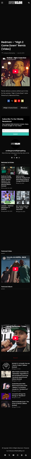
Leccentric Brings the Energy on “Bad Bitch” (19, 395)
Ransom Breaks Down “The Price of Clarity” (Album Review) (20, 403)
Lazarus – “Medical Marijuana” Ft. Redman (7, 207)
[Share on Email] (22, 101)
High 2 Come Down (10, 108)
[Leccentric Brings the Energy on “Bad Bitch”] (6, 396)
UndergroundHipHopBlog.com (16, 450)
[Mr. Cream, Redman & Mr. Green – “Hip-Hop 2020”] (23, 197)
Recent (15, 358)
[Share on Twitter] (12, 101)
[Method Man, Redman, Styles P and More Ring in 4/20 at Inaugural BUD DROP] (23, 170)
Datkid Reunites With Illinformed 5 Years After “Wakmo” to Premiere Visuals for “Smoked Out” (20, 386)
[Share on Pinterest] (19, 101)
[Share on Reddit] (15, 101)
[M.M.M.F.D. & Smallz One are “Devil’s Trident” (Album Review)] (6, 366)
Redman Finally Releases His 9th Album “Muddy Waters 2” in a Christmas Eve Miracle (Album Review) (6, 181)
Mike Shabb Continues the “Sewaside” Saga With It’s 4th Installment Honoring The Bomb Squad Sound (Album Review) (20, 375)
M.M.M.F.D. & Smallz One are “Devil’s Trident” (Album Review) (21, 365)
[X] (14, 158)
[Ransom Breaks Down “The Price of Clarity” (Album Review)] (6, 404)
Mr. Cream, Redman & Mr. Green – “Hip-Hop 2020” (22, 207)
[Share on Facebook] (8, 101)
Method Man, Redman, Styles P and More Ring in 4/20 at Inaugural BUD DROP (23, 178)
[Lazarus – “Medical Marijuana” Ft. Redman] (8, 197)
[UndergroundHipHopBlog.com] (15, 2)
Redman (24, 108)
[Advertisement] (15, 22)
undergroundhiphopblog (9, 53)
